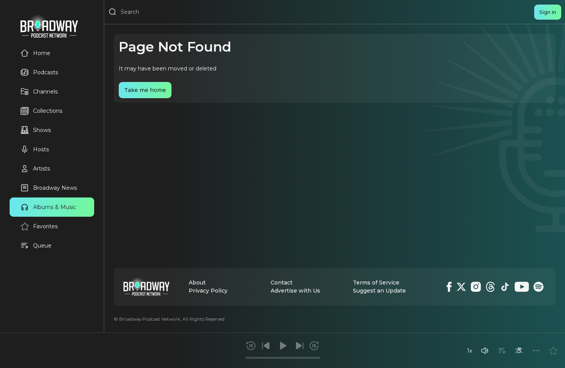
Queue (42, 245)
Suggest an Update (379, 290)
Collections (47, 110)
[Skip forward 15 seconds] (314, 345)
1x (469, 350)
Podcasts (45, 72)
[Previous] (266, 345)
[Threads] (490, 287)
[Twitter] (461, 287)
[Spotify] (538, 287)
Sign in (547, 12)
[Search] (112, 12)
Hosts (41, 149)
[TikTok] (505, 287)
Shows (42, 130)
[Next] (299, 345)
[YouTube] (522, 287)
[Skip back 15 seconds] (251, 345)
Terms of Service (376, 282)
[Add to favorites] (553, 350)
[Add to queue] (501, 350)
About (197, 282)
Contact (281, 282)
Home (41, 53)
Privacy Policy (208, 290)
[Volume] (484, 350)
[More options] (536, 350)
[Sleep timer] (519, 350)
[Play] (282, 345)
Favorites (45, 226)
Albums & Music (54, 207)
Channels (45, 91)
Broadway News (55, 187)
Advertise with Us (295, 290)
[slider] (282, 358)
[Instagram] (476, 287)
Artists (41, 168)
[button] (484, 350)
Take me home (145, 90)
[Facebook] (449, 287)
